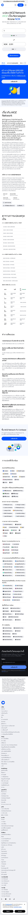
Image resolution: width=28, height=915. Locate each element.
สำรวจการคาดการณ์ (6, 804)
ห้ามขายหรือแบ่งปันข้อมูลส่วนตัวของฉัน (10, 732)
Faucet (3, 866)
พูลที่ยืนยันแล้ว (4, 830)
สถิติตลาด (3, 742)
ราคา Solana (4, 883)
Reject (8, 911)
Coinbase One (4, 796)
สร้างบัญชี (3, 774)
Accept (20, 911)
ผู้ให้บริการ (3, 723)
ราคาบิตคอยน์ (4, 879)
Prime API (3, 872)
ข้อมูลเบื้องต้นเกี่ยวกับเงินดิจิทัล (8, 747)
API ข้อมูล (3, 855)
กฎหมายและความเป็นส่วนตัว (8, 725)
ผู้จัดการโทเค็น (4, 815)
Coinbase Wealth (5, 798)
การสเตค (3, 821)
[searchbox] (14, 49)
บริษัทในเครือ (4, 713)
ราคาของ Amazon (5, 896)
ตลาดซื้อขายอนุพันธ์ (6, 828)
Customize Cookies (17, 907)
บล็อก (2, 715)
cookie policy (9, 904)
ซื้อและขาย (3, 791)
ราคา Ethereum (5, 881)
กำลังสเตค (3, 864)
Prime (2, 819)
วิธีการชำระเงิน (4, 781)
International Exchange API (8, 870)
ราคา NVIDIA (4, 889)
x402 (2, 847)
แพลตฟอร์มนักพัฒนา (6, 834)
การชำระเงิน (4, 813)
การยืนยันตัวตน (4, 776)
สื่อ (2, 717)
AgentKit (3, 861)
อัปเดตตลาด (4, 753)
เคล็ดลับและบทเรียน (5, 749)
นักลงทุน (3, 721)
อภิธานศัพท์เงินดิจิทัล (6, 751)
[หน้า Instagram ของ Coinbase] (9, 899)
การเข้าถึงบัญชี (4, 783)
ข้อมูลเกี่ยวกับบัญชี (5, 778)
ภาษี (2, 766)
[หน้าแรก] (2, 4)
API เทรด (3, 849)
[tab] (3, 63)
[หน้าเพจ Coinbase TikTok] (14, 899)
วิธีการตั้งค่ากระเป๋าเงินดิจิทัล (7, 761)
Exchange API (4, 868)
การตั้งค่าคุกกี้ (4, 730)
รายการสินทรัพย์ (5, 808)
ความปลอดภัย (4, 719)
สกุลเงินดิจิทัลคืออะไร (6, 757)
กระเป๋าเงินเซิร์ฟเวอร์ (6, 838)
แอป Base (3, 793)
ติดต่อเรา (3, 772)
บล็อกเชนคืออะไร (5, 759)
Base (2, 836)
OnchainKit (4, 853)
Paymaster (4, 851)
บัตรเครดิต (3, 800)
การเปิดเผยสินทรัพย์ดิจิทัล (7, 734)
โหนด (2, 859)
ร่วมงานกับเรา (4, 711)
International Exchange (7, 825)
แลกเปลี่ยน (3, 823)
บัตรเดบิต (3, 802)
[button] (25, 5)
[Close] (24, 904)
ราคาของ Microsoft (6, 894)
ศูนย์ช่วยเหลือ (4, 770)
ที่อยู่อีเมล (3, 659)
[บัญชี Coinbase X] (1, 899)
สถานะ (2, 787)
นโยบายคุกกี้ (4, 727)
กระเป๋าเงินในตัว (5, 840)
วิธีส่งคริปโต (4, 763)
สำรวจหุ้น (3, 740)
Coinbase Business (6, 811)
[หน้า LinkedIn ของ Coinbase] (5, 899)
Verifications (4, 857)
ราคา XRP (3, 885)
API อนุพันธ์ (4, 874)
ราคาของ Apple (5, 891)
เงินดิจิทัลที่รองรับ (5, 785)
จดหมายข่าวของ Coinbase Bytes (9, 745)
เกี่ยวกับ (3, 709)
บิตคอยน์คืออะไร (5, 755)
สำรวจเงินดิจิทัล (4, 738)
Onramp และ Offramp (6, 845)
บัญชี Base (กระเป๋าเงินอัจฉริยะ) (8, 843)
